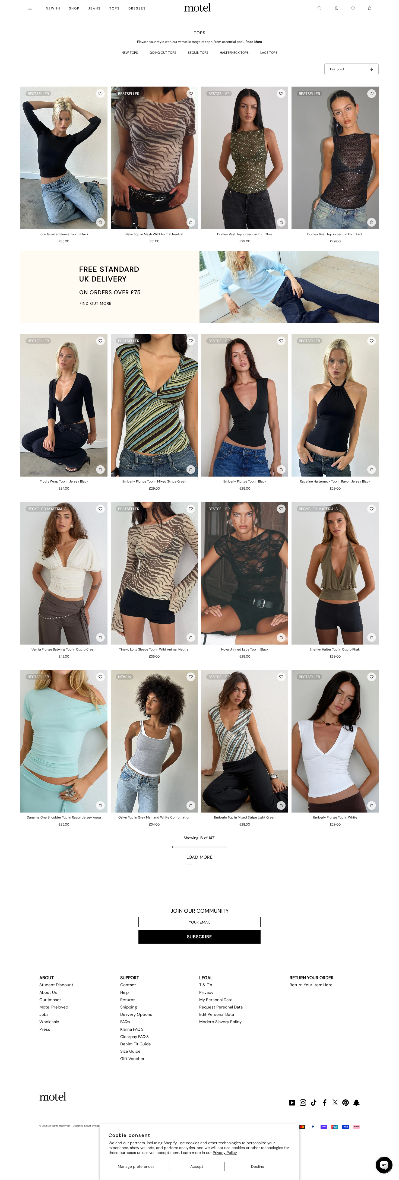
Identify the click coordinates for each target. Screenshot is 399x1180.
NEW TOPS (130, 52)
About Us (48, 992)
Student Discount (56, 985)
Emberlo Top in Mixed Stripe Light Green (245, 817)
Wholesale (49, 1021)
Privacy (206, 992)
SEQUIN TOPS (198, 52)
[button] (100, 93)
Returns (127, 1000)
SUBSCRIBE (199, 937)
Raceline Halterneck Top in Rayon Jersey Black (335, 481)
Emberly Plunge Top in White (335, 817)
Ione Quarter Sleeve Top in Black (64, 234)
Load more (199, 857)
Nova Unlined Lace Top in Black (244, 649)
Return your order (312, 978)
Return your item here (311, 985)
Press (44, 1029)
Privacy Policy (225, 1152)
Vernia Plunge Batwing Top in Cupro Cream (64, 649)
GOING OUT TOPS (163, 52)
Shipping (128, 1007)
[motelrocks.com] (197, 8)
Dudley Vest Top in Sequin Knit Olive (244, 234)
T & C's (205, 985)
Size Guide (130, 1051)
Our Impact (50, 1000)
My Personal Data (215, 1000)
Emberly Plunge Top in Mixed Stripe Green (154, 481)
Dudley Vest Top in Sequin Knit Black (335, 234)
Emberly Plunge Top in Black (244, 481)
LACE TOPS (268, 52)
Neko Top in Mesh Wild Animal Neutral (154, 234)
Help (124, 992)
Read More (254, 42)
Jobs (44, 1014)
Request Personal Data (221, 1007)
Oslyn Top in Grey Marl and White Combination (154, 817)
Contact (128, 985)
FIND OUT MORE (96, 303)
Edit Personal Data (216, 1014)
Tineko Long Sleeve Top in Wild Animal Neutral (154, 649)
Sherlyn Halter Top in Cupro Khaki (335, 649)
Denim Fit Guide (135, 1044)
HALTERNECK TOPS (234, 52)
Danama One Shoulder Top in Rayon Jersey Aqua (64, 817)
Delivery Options (136, 1014)
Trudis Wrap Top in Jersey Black (64, 481)
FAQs (125, 1021)
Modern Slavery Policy (220, 1021)
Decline (257, 1166)
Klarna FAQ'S (132, 1029)
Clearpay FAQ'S (134, 1036)
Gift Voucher (132, 1058)
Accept (196, 1166)
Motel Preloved (53, 1007)
